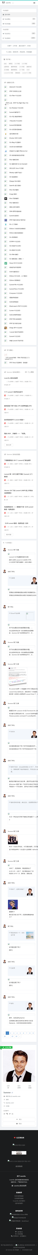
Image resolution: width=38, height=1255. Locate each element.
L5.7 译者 (21, 69)
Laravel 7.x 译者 (26, 73)
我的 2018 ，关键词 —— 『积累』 (15, 433)
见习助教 (6, 69)
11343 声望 (8, 1047)
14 (16, 1036)
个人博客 (30, 372)
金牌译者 (6, 66)
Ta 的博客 (11, 381)
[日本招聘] (19, 1153)
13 (12, 1036)
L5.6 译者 (21, 66)
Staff (28, 69)
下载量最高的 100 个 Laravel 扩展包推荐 (17, 460)
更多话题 (8, 534)
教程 (11, 464)
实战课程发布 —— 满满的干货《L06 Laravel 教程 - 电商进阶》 (18, 508)
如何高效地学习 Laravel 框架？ (14, 420)
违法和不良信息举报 (19, 1247)
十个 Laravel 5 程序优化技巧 (13, 392)
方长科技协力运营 (27, 1250)
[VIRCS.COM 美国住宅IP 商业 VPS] (19, 1161)
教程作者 (29, 66)
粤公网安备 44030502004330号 (26, 1245)
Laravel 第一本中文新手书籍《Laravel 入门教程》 (18, 475)
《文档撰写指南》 (19, 1198)
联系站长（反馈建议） (20, 1236)
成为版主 (20, 1232)
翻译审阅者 (14, 66)
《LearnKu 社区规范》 (19, 1201)
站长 (5, 63)
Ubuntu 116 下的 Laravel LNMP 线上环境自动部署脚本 (18, 492)
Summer (11, 550)
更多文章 (8, 445)
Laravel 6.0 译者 (8, 73)
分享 (11, 496)
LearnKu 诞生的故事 (11, 378)
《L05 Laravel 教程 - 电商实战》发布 (16, 523)
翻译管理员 (14, 69)
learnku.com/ (9, 1103)
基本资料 (7, 14)
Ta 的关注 (19, 33)
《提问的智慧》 (19, 1203)
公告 (11, 513)
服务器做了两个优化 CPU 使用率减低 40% (18, 406)
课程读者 (17, 73)
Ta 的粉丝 (19, 38)
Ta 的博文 (19, 19)
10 (5, 1036)
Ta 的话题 (19, 24)
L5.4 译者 (17, 63)
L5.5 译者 (24, 63)
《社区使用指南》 (19, 1196)
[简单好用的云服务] (19, 1145)
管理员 (10, 63)
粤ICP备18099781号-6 (7, 1245)
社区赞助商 (20, 1138)
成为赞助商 (19, 1166)
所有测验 (20, 1234)
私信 (20, 1123)
